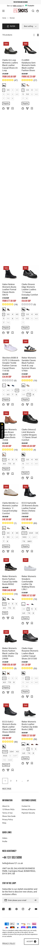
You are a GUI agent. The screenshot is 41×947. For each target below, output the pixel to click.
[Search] (33, 11)
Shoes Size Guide (8, 816)
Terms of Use (7, 813)
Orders (4, 838)
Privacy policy (8, 944)
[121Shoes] (20, 11)
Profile (4, 841)
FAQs (4, 823)
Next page (6, 789)
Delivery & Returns (28, 809)
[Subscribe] (36, 900)
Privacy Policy (7, 820)
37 (28, 781)
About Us (5, 806)
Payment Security (28, 813)
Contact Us (26, 806)
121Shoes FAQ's (8, 809)
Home (4, 18)
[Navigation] (3, 11)
